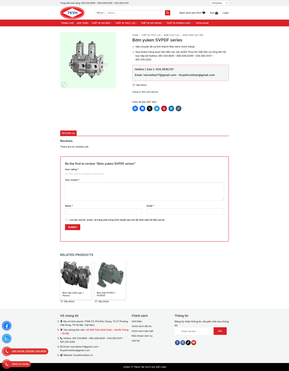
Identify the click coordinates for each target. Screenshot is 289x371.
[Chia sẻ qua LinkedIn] (171, 108)
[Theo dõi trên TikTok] (188, 342)
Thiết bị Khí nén (100, 23)
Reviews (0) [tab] (68, 133)
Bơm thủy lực (172, 35)
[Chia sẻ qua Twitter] (149, 108)
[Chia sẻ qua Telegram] (157, 108)
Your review (72, 180)
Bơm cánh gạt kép (193, 35)
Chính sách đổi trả (141, 326)
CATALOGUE (202, 23)
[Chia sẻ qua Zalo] (142, 108)
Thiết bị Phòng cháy (178, 23)
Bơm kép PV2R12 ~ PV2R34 (106, 294)
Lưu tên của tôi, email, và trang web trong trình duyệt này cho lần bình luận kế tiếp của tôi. (117, 219)
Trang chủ (67, 23)
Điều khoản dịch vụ (142, 335)
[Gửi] (167, 12)
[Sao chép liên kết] (178, 108)
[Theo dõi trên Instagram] (182, 342)
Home (135, 35)
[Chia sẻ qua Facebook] (135, 108)
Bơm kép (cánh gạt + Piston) (73, 294)
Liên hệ (136, 340)
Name (69, 205)
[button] (214, 12)
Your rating (72, 169)
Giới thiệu (83, 23)
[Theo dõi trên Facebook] (177, 342)
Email (150, 205)
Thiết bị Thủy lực (125, 23)
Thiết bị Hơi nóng (151, 23)
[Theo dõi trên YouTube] (193, 342)
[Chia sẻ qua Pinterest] (164, 108)
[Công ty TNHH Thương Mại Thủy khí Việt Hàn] (75, 13)
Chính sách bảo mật (142, 331)
